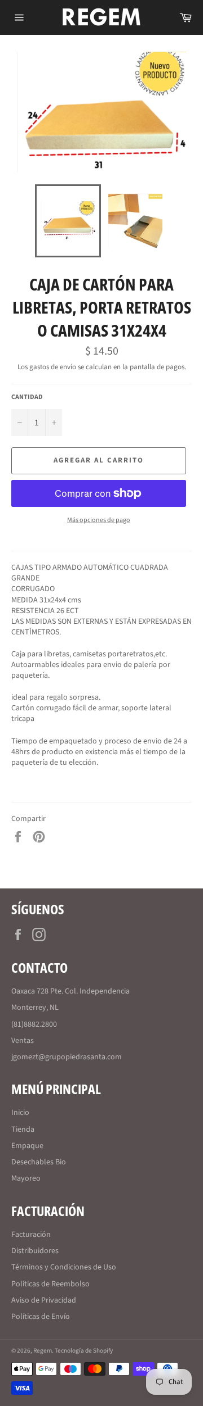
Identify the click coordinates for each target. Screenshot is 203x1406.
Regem (42, 1350)
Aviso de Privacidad (43, 1300)
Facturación (31, 1234)
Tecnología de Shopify (84, 1350)
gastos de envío (52, 367)
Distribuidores (35, 1251)
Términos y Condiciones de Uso (63, 1267)
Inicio (20, 1112)
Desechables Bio (38, 1162)
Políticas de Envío (40, 1316)
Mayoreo (26, 1178)
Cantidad (27, 397)
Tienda (22, 1129)
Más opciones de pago (98, 520)
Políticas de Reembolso (50, 1284)
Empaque (27, 1145)
